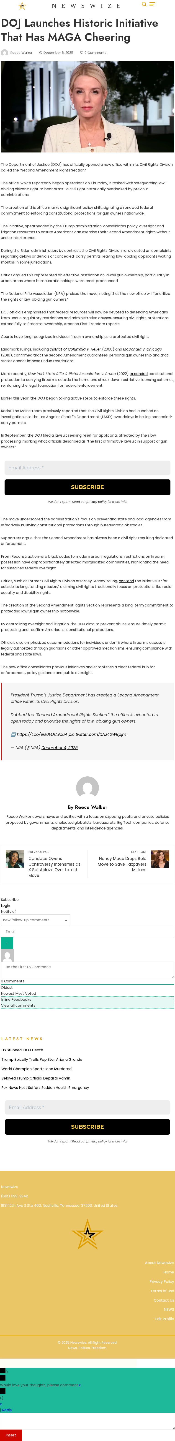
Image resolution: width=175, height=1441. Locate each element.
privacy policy (96, 501)
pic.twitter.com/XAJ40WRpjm (97, 734)
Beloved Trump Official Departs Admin (35, 1078)
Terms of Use (162, 1291)
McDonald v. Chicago (142, 349)
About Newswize (159, 1262)
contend (126, 581)
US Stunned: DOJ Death (22, 1050)
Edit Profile (164, 1318)
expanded (139, 373)
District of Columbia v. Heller (75, 349)
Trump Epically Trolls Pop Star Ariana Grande (41, 1059)
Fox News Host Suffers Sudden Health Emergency (45, 1087)
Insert (11, 1435)
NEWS (169, 1309)
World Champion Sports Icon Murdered (36, 1068)
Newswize (89, 5)
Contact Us (164, 1300)
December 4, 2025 (59, 747)
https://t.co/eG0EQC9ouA (42, 734)
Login (5, 905)
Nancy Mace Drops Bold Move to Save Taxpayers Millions (122, 861)
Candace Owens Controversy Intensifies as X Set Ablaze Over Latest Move (54, 864)
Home (168, 1272)
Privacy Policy (161, 1281)
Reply (7, 1410)
